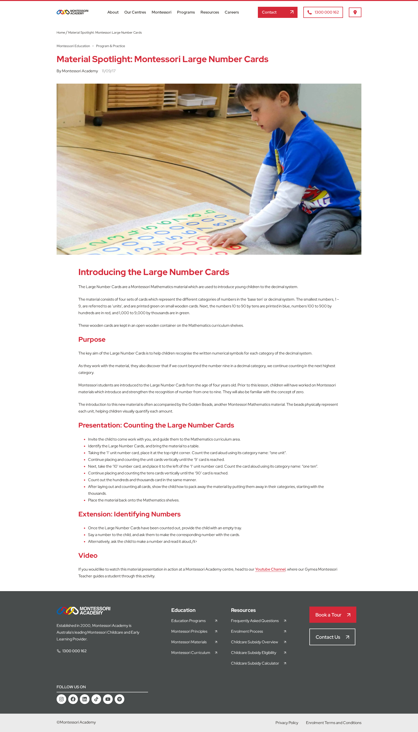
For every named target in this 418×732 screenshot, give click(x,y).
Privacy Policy (287, 722)
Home (61, 32)
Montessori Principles (189, 631)
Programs (186, 12)
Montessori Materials (189, 642)
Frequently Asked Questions (255, 620)
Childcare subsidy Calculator (255, 663)
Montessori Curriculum (190, 652)
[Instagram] (61, 699)
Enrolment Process (247, 631)
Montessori (161, 12)
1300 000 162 (74, 650)
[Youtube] (108, 699)
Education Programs (188, 620)
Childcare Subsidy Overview (254, 642)
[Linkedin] (85, 699)
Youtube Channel (270, 569)
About (113, 12)
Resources (210, 12)
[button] (278, 12)
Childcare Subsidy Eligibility (253, 652)
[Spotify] (119, 699)
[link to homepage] (72, 13)
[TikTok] (96, 699)
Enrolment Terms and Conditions (333, 722)
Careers (232, 12)
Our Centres (135, 12)
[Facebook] (73, 699)
